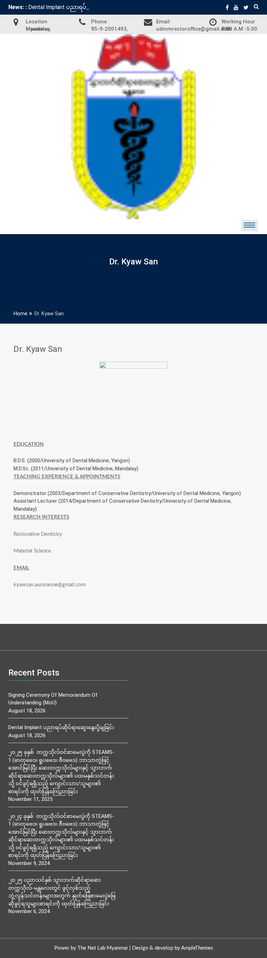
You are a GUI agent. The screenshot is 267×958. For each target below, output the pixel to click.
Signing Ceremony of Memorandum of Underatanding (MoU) (53, 699)
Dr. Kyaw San (38, 349)
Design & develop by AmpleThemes (172, 948)
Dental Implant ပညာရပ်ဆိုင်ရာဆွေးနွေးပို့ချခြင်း (61, 727)
